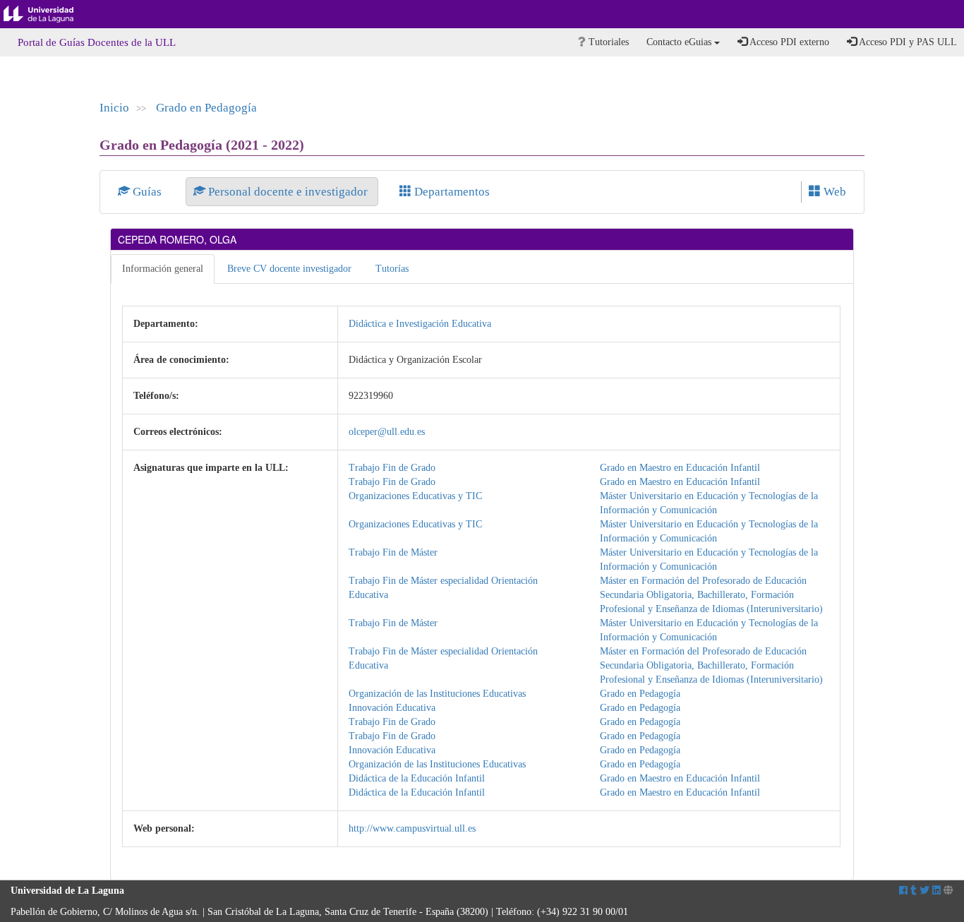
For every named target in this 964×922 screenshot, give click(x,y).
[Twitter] (924, 890)
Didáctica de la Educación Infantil (417, 778)
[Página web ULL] (948, 890)
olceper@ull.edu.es (387, 431)
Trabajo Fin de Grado (392, 467)
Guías (147, 191)
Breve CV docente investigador (289, 268)
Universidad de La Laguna (49, 14)
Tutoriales (607, 42)
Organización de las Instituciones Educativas (437, 693)
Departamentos (450, 191)
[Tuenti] (913, 890)
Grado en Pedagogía (206, 107)
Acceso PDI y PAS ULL (907, 42)
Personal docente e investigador (287, 191)
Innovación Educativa (392, 707)
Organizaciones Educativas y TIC (415, 496)
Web (833, 191)
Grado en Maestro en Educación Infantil (680, 467)
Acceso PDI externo (788, 42)
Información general (162, 268)
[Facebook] (903, 890)
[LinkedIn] (936, 890)
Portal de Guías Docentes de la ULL (97, 42)
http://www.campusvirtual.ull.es (412, 828)
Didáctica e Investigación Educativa (420, 323)
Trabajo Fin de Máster (393, 552)
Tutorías (392, 268)
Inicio (114, 107)
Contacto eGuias (680, 42)
